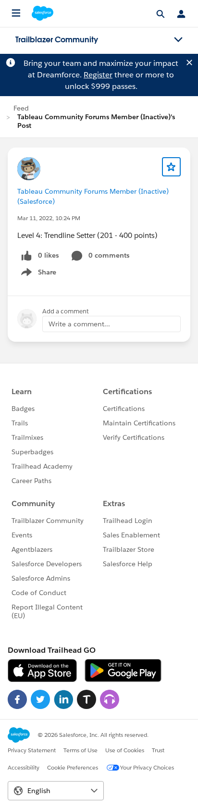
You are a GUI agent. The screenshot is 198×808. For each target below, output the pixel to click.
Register (98, 75)
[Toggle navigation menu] (178, 39)
